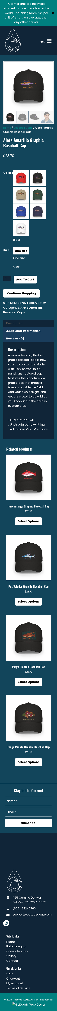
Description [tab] (14, 323)
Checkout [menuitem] (13, 979)
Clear (16, 266)
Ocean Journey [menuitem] (17, 951)
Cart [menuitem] (9, 974)
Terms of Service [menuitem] (18, 988)
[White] (21, 228)
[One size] (21, 250)
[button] (53, 13)
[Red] (21, 178)
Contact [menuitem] (12, 961)
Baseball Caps (23, 128)
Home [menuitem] (10, 942)
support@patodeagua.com (32, 914)
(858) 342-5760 (24, 908)
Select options (28, 521)
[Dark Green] (38, 195)
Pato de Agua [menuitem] (15, 946)
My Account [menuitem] (14, 983)
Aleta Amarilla (31, 308)
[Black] (38, 178)
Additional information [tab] (23, 331)
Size (6, 250)
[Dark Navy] (38, 211)
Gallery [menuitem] (11, 956)
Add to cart (25, 279)
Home (7, 128)
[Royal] (21, 211)
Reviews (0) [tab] (15, 338)
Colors (8, 173)
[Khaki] (21, 195)
